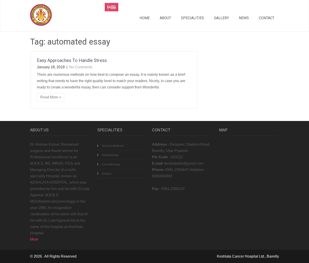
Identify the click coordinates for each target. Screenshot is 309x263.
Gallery (221, 18)
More (34, 239)
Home (145, 18)
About (165, 18)
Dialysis (107, 173)
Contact (266, 18)
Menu (111, 7)
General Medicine (113, 145)
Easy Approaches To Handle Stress (72, 60)
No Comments (80, 67)
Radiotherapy (110, 155)
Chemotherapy (111, 164)
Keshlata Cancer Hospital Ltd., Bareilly (248, 256)
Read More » (50, 97)
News (244, 18)
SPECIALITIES (192, 18)
